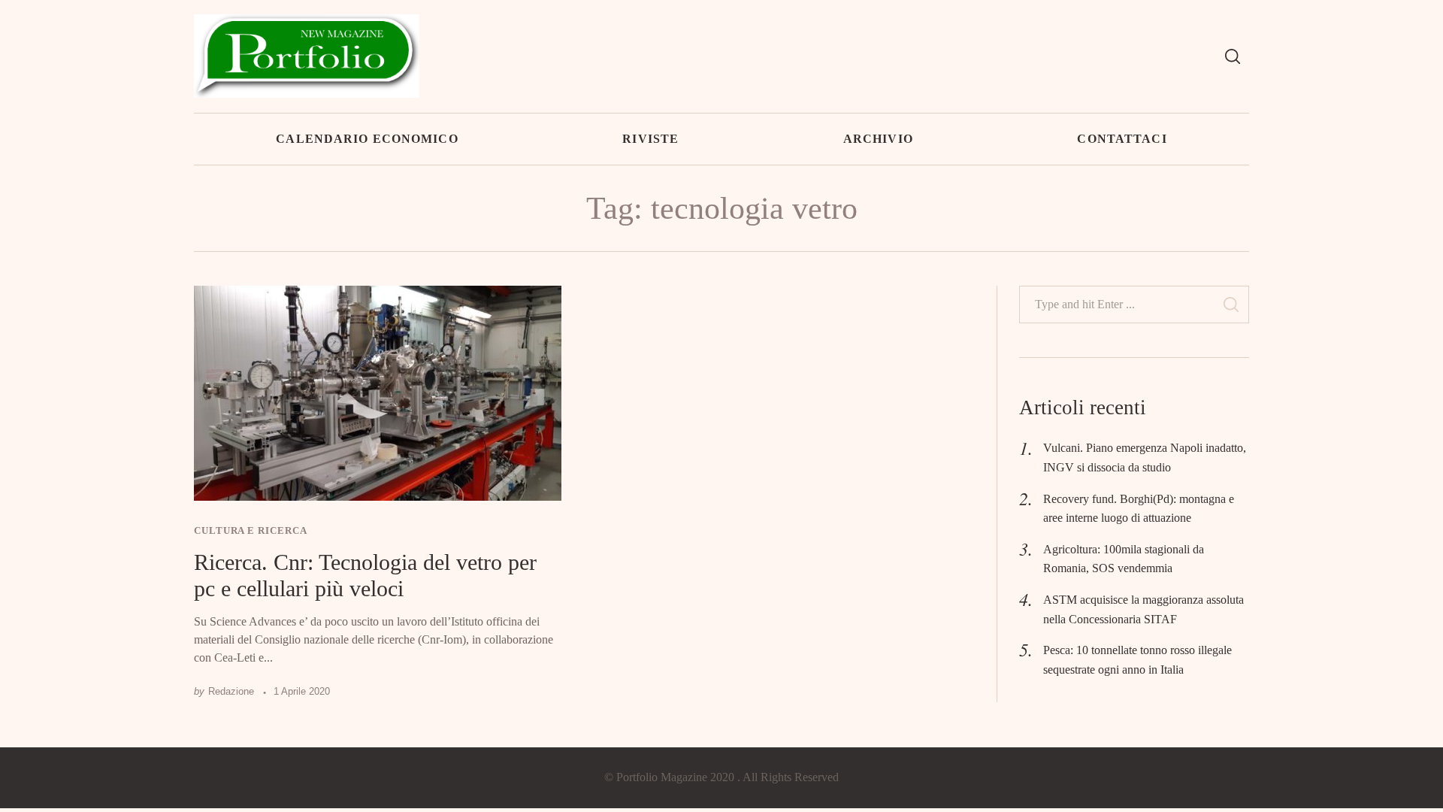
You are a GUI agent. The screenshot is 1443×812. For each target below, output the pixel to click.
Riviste (650, 138)
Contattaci (1121, 138)
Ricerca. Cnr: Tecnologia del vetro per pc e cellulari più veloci (365, 575)
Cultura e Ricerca (250, 530)
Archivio (878, 138)
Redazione (231, 691)
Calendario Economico (367, 138)
